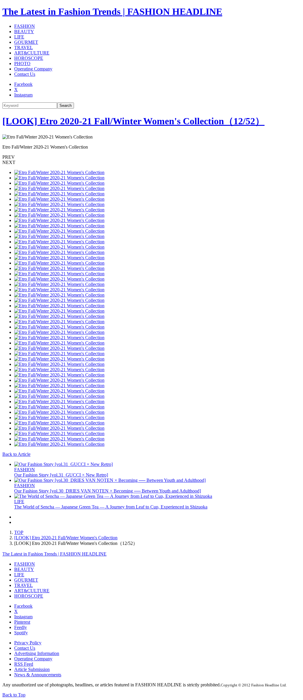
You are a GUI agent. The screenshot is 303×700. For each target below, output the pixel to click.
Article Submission (32, 669)
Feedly (20, 627)
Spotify (21, 632)
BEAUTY (24, 31)
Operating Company (33, 68)
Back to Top (13, 694)
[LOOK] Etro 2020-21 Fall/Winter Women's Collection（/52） (133, 121)
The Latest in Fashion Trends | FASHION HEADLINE (112, 11)
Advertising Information (36, 653)
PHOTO (22, 63)
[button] (151, 157)
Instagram (23, 94)
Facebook (23, 84)
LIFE (19, 36)
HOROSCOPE (28, 58)
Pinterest (22, 622)
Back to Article (16, 454)
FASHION (24, 26)
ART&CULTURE (31, 52)
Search (65, 105)
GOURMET (26, 42)
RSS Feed (23, 664)
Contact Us (24, 74)
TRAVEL (23, 47)
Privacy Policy (27, 642)
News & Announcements (37, 674)
